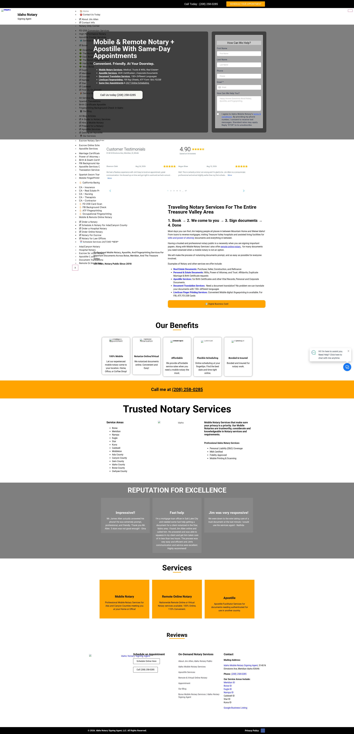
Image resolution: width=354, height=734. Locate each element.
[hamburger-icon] (350, 10)
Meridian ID (229, 682)
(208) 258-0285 (238, 674)
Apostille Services (186, 672)
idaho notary (27, 15)
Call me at (177, 389)
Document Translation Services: (189, 285)
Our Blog (182, 689)
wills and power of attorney (181, 238)
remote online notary (231, 246)
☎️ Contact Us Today (90, 14)
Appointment (184, 683)
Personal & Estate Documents (188, 272)
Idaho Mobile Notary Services (192, 666)
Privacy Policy (252, 730)
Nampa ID (229, 692)
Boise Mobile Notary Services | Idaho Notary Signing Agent (198, 695)
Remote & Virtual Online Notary (192, 678)
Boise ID (228, 686)
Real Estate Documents (184, 269)
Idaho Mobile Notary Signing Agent (241, 665)
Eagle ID (228, 689)
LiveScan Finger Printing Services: (190, 292)
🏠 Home (84, 11)
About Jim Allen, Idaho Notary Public (195, 661)
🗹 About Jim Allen (88, 19)
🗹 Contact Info (87, 22)
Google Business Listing (235, 707)
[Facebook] (263, 730)
